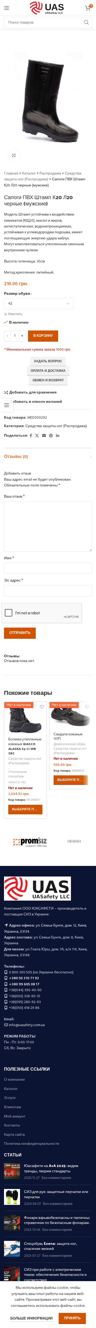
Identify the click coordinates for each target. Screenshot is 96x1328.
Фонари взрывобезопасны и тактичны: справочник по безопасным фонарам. (57, 1220)
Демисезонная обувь (69, 744)
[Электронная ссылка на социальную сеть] (44, 436)
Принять (72, 1318)
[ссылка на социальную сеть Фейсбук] (31, 436)
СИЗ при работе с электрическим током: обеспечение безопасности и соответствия (55, 1274)
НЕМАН (74, 842)
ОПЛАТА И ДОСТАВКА (48, 371)
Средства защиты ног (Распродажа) (42, 176)
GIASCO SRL (17, 782)
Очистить (15, 314)
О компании (14, 1080)
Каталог (29, 174)
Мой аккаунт (14, 1116)
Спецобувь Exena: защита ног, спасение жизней (50, 1246)
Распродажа (50, 174)
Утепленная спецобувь (17, 774)
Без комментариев (56, 1178)
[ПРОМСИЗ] (30, 842)
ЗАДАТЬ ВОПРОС (48, 361)
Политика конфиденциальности (31, 1144)
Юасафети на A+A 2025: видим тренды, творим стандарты (51, 1168)
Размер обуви (17, 294)
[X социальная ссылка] (37, 436)
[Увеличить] (14, 156)
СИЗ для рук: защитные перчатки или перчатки (56, 1194)
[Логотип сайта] (48, 8)
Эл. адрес (13, 581)
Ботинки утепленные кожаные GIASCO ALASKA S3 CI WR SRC (24, 746)
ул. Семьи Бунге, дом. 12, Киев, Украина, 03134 (45, 928)
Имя (9, 558)
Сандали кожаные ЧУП (68, 736)
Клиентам (12, 1107)
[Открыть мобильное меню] (6, 8)
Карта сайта (14, 1135)
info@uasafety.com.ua (27, 1025)
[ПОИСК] (86, 22)
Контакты (12, 1125)
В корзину (43, 336)
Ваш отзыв (14, 497)
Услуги (9, 1098)
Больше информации (31, 1318)
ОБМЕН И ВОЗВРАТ (48, 380)
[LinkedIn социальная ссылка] (57, 436)
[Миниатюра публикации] (12, 1172)
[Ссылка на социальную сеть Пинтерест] (50, 436)
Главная (11, 174)
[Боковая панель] (6, 405)
